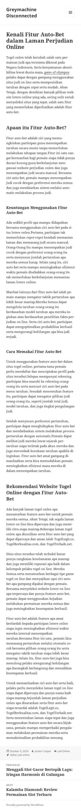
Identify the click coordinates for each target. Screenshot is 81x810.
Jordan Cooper (43, 751)
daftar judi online (19, 755)
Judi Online (64, 751)
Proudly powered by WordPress (24, 805)
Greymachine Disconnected (21, 12)
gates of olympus (56, 72)
